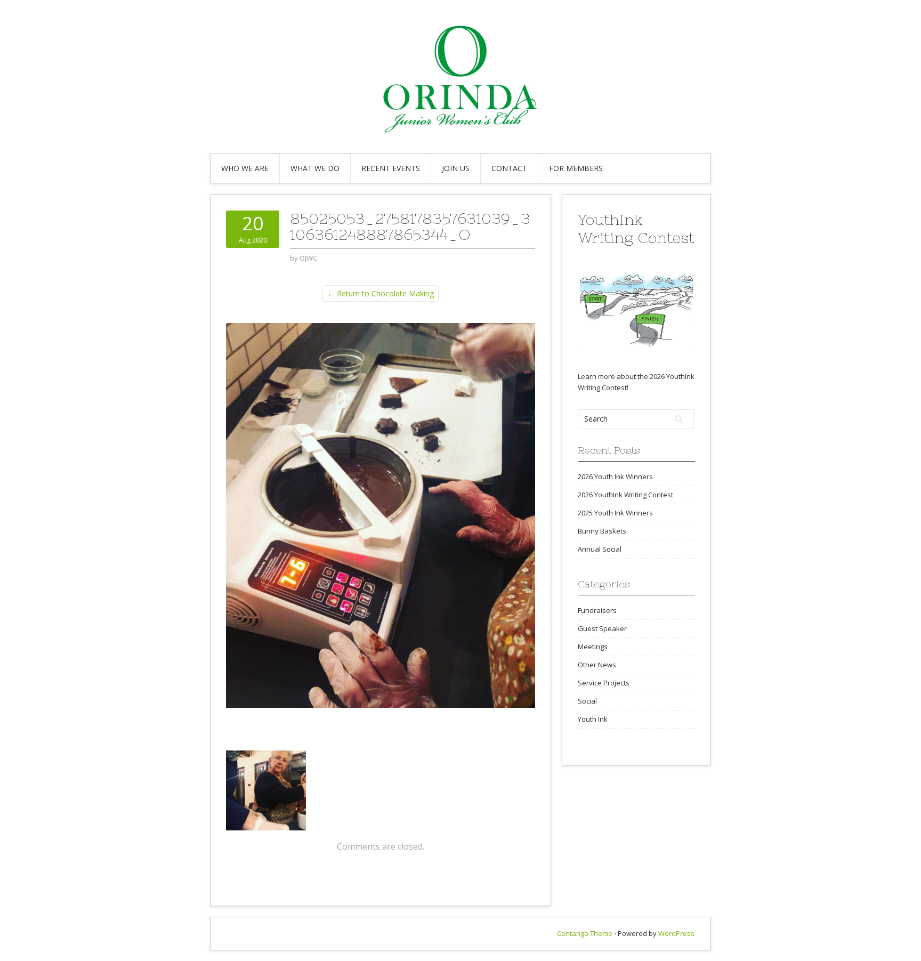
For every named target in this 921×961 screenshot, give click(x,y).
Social (587, 701)
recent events (390, 168)
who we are (245, 168)
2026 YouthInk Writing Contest (625, 494)
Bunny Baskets (602, 531)
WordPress (676, 933)
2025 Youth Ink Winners (615, 513)
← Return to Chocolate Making (380, 293)
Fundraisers (597, 610)
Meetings (593, 646)
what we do (315, 168)
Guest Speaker (602, 628)
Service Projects (603, 683)
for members (576, 168)
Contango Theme (584, 933)
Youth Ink (593, 719)
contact (509, 168)
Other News (597, 664)
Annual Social (599, 549)
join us (456, 168)
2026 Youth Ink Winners (615, 476)
